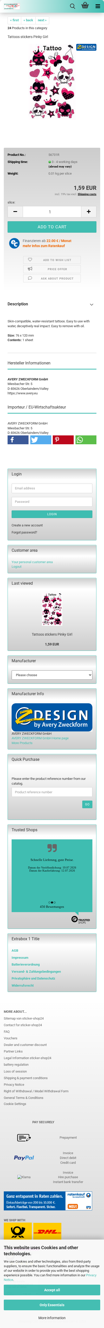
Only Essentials (52, 1305)
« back (28, 20)
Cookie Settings (15, 1104)
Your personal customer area (32, 562)
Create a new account (27, 525)
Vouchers (10, 1038)
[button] (15, 211)
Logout (16, 566)
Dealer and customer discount (25, 1045)
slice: (11, 202)
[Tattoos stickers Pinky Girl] (52, 81)
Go (87, 804)
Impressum (20, 958)
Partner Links (13, 1051)
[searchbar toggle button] (72, 6)
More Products (22, 743)
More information (52, 1318)
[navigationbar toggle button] (97, 6)
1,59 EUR (52, 644)
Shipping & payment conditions (26, 1078)
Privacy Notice (14, 1084)
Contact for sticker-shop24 (23, 1025)
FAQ (7, 1032)
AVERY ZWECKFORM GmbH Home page (40, 738)
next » (42, 20)
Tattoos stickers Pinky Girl (52, 634)
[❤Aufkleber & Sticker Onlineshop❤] (10, 6)
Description (18, 304)
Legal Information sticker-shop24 (27, 1058)
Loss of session (15, 1071)
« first (14, 20)
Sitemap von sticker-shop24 (24, 1018)
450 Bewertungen (52, 907)
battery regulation (16, 1064)
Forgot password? (24, 532)
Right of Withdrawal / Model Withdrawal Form (36, 1091)
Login (52, 514)
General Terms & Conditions (23, 1098)
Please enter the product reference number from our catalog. (49, 781)
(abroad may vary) (60, 166)
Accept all (52, 1290)
